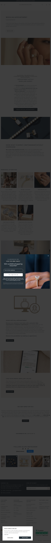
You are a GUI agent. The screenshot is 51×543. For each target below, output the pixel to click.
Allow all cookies (25, 537)
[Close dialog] (48, 256)
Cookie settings (10, 537)
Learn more (6, 534)
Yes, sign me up (13, 274)
